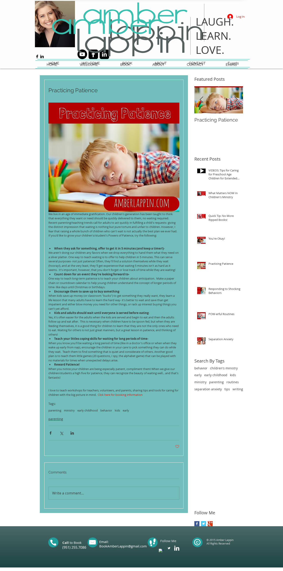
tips (227, 389)
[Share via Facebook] (50, 433)
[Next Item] (236, 99)
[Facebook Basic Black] (37, 56)
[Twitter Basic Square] (203, 523)
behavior (106, 410)
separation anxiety (208, 389)
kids (117, 410)
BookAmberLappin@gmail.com (123, 546)
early (126, 410)
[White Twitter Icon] (169, 548)
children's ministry (224, 368)
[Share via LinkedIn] (72, 433)
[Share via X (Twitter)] (61, 433)
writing (238, 389)
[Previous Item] (201, 99)
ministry (69, 410)
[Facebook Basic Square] (196, 523)
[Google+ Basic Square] (210, 523)
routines (232, 382)
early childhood (87, 410)
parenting (54, 410)
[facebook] (161, 551)
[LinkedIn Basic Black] (42, 56)
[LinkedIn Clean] (176, 548)
